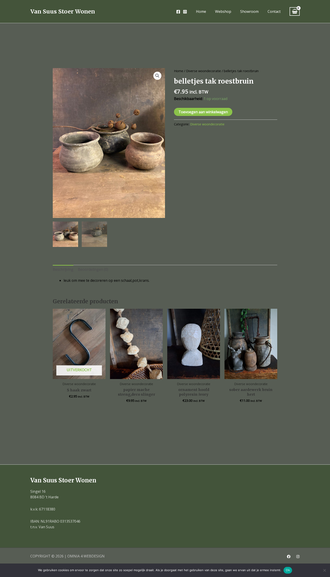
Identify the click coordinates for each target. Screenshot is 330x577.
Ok (288, 570)
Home (178, 71)
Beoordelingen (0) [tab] (93, 269)
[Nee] (324, 570)
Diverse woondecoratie (203, 71)
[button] (157, 76)
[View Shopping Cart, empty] (295, 11)
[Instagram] (185, 12)
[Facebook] (178, 12)
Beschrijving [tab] (63, 269)
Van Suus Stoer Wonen (62, 11)
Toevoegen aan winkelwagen (203, 111)
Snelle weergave (79, 374)
